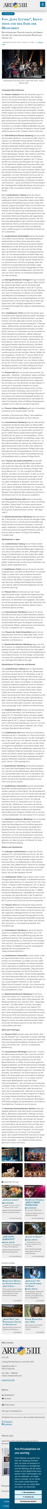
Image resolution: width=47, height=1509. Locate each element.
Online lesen (9, 1405)
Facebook (7, 1424)
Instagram (7, 1421)
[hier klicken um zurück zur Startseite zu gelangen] (15, 5)
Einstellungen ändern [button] (28, 1501)
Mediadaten (9, 1395)
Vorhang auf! (8, 14)
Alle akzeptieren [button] (29, 1492)
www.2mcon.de (8, 1380)
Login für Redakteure (13, 1411)
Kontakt (7, 1398)
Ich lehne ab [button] (29, 1497)
